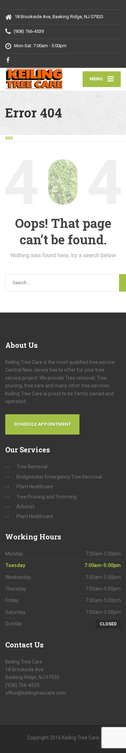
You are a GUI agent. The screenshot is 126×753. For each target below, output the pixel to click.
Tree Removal (31, 466)
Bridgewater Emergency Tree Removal (59, 477)
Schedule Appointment (42, 424)
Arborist (25, 506)
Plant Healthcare (34, 486)
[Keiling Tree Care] (34, 79)
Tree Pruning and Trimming (46, 497)
